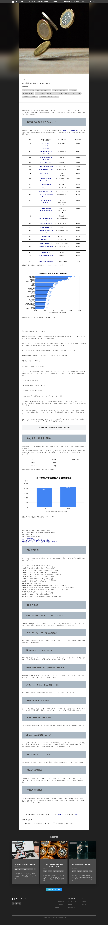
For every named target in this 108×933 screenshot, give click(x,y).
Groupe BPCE (46, 252)
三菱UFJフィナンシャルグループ (73, 93)
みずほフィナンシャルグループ (60, 90)
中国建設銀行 (34, 97)
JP (90, 1)
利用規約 (70, 904)
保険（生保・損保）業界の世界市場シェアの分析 (35, 540)
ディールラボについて (43, 1)
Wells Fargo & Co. (46, 227)
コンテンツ (32, 1)
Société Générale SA (46, 243)
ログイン (84, 1)
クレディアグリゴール (28, 93)
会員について (78, 814)
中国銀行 (50, 97)
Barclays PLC (46, 236)
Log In (59, 814)
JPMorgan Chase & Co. (46, 166)
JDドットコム (22, 869)
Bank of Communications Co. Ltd (46, 218)
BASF (73, 871)
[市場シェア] (25, 859)
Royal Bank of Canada (46, 261)
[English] (3, 5)
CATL (49, 871)
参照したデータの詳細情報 (70, 130)
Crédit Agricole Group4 (46, 191)
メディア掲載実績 (59, 904)
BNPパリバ (25, 90)
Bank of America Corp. (46, 169)
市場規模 (56, 97)
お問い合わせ (68, 1)
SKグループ (60, 871)
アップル (30, 869)
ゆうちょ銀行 (73, 90)
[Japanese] (6, 5)
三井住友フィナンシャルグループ (55, 93)
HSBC (37, 90)
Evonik (79, 871)
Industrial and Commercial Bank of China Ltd (46, 146)
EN (94, 1)
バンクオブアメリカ (40, 93)
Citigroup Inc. (46, 188)
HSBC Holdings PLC (46, 173)
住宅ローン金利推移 (27, 538)
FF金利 (32, 90)
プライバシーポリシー (73, 901)
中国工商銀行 (26, 97)
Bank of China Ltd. (46, 163)
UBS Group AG (46, 240)
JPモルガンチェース (46, 90)
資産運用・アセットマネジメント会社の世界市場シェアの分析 (39, 542)
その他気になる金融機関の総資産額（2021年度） (55, 428)
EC (16, 869)
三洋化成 (85, 871)
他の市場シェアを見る (54, 890)
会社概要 (54, 1)
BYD (45, 871)
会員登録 (76, 1)
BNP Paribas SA (46, 184)
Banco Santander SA (45, 224)
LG (54, 871)
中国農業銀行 (43, 97)
